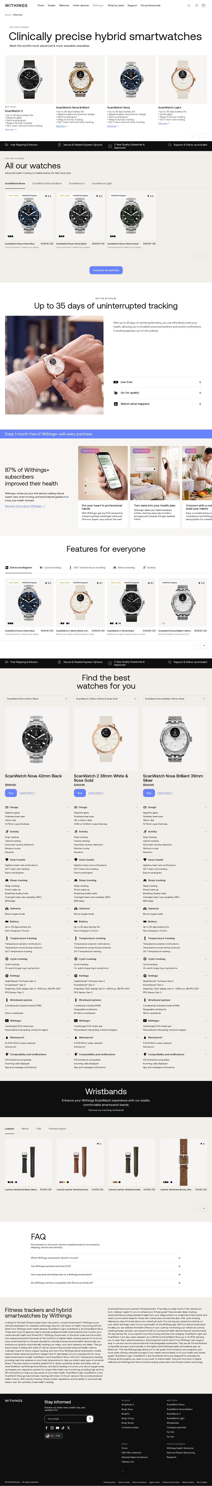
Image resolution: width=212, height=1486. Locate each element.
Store (124, 1448)
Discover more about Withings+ (24, 506)
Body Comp (128, 1418)
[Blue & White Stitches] (16, 1182)
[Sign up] (90, 1419)
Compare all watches (106, 270)
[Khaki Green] (66, 1182)
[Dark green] (12, 236)
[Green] (64, 1182)
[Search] (188, 5)
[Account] (196, 5)
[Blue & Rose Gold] (69, 623)
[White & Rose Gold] (60, 623)
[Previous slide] (194, 137)
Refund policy (188, 1482)
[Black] (10, 236)
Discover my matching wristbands (106, 1110)
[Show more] (164, 1471)
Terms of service (139, 1482)
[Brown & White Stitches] (10, 1182)
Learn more (26, 792)
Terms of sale (124, 1482)
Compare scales (130, 1427)
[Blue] (9, 236)
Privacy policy (110, 1482)
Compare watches (176, 1427)
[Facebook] (46, 1428)
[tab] (15, 185)
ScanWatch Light (169, 107)
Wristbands (173, 1423)
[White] (65, 623)
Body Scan (127, 1409)
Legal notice (154, 1482)
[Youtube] (57, 1428)
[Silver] (162, 623)
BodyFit (125, 1414)
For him (170, 1432)
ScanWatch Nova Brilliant (72, 107)
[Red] (62, 1182)
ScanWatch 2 (14, 111)
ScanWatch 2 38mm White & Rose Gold (101, 778)
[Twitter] (68, 1428)
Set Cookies (202, 1482)
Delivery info (128, 1461)
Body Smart (128, 1423)
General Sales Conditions (135, 1457)
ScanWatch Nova (118, 107)
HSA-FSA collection (131, 1452)
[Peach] (14, 1182)
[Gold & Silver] (164, 623)
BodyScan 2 (128, 1404)
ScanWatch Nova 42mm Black (33, 776)
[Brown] (60, 1182)
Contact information (171, 1482)
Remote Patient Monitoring (181, 1452)
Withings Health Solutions (180, 1448)
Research (171, 1457)
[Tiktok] (63, 1428)
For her (170, 1436)
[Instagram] (52, 1428)
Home (8, 14)
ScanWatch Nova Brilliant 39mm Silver (173, 778)
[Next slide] (203, 137)
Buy (11, 792)
